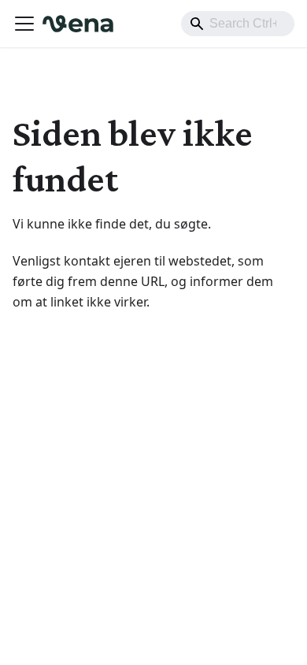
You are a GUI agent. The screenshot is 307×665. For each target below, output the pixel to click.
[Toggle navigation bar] (24, 23)
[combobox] (237, 23)
